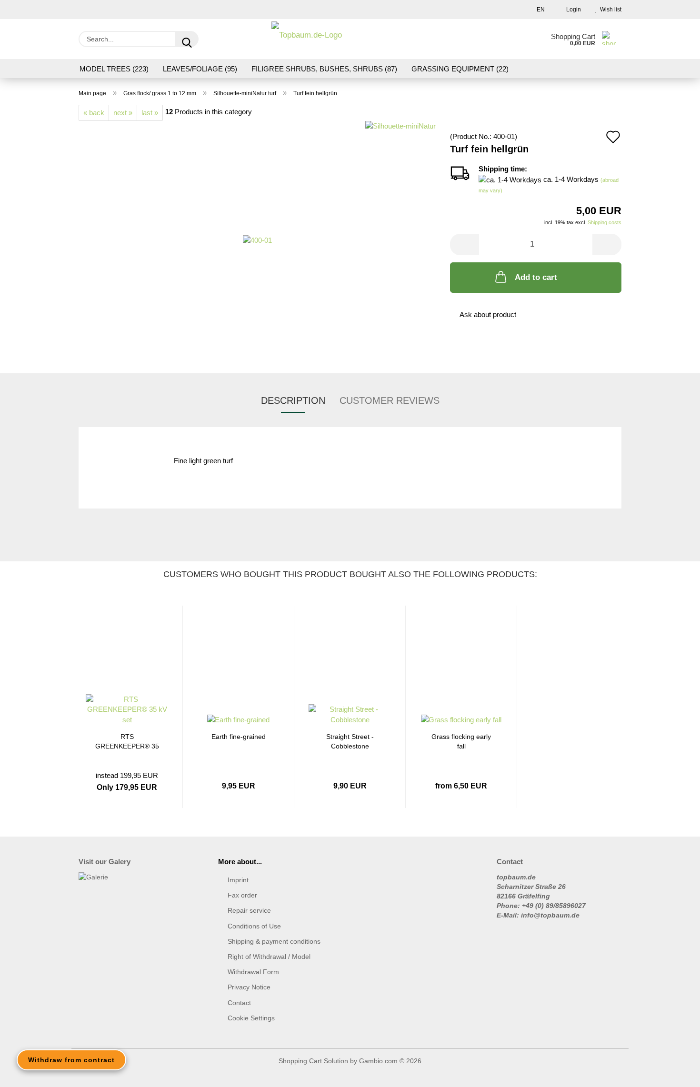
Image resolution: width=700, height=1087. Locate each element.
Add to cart (536, 277)
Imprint (238, 880)
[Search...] (187, 39)
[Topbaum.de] (306, 39)
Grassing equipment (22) (460, 69)
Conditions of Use (254, 926)
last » (149, 113)
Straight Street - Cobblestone (350, 740)
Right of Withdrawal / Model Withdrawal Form (269, 964)
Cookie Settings (251, 1018)
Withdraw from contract (71, 1060)
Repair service (249, 910)
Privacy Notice (249, 987)
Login (572, 9)
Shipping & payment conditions (274, 941)
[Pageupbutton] (674, 1072)
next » (122, 113)
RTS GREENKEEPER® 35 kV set (127, 740)
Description (293, 400)
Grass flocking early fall (461, 740)
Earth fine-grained (238, 736)
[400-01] (257, 239)
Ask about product (488, 314)
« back (93, 113)
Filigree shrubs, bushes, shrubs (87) (324, 69)
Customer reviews (390, 400)
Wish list (609, 9)
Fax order (242, 895)
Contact (239, 1003)
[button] (464, 244)
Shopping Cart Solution (313, 1061)
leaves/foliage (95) (200, 69)
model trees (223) (114, 69)
